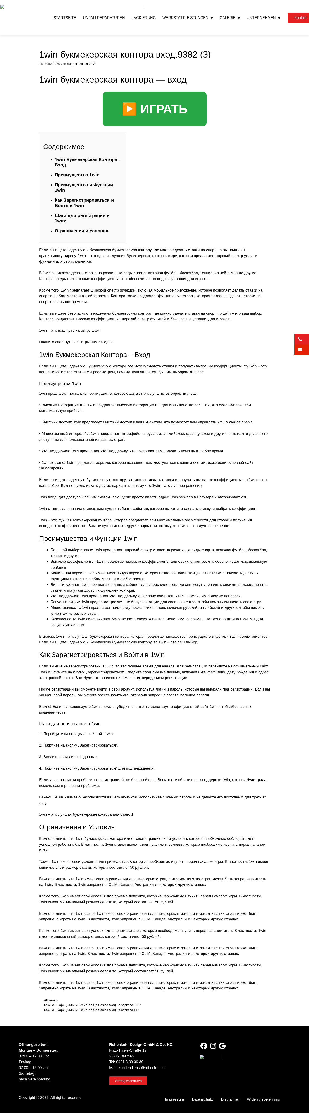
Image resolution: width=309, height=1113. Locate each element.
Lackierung (144, 18)
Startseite (65, 18)
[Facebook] (204, 1046)
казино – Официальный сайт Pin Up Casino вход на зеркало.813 (91, 1010)
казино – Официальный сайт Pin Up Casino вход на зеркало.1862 (92, 1005)
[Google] (222, 1046)
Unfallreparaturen (104, 18)
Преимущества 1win (77, 174)
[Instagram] (213, 1046)
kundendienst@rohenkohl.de (142, 1068)
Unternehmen (261, 18)
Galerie (227, 18)
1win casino (85, 913)
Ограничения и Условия (81, 230)
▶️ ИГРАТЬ (155, 109)
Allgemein (51, 1000)
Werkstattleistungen (185, 18)
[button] (301, 339)
